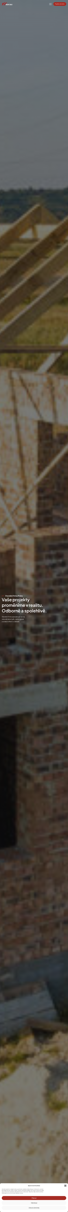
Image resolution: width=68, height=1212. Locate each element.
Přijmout (34, 1198)
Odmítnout (34, 1203)
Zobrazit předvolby (34, 1208)
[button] (65, 1186)
